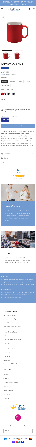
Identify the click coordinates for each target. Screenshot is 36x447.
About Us (6, 378)
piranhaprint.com (15, 444)
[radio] (4, 81)
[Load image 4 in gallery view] (18, 55)
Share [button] (5, 163)
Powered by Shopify (23, 444)
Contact (5, 374)
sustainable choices (11, 265)
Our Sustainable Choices (10, 382)
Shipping (3, 74)
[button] (2, 9)
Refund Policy (7, 394)
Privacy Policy (7, 386)
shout (4, 284)
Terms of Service (8, 390)
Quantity (3, 99)
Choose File (5, 119)
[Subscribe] (30, 431)
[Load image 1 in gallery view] (7, 55)
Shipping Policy (8, 398)
